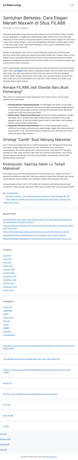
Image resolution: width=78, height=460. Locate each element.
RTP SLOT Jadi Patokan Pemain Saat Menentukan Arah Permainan (30, 394)
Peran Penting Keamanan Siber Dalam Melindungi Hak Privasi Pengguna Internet (36, 232)
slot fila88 (18, 71)
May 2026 (7, 262)
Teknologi (7, 331)
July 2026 (7, 256)
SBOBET (6, 328)
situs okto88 (8, 415)
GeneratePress (51, 457)
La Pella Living (12, 5)
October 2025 (8, 283)
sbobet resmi (5, 439)
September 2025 (10, 287)
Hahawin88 (4, 444)
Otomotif (6, 321)
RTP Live (6, 405)
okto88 (6, 426)
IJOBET (6, 314)
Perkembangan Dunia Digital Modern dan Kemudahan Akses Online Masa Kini (35, 235)
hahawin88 (7, 311)
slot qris (3, 434)
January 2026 (8, 273)
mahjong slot (8, 318)
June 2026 (7, 259)
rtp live (6, 325)
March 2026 (8, 266)
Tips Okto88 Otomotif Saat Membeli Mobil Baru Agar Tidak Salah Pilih (31, 359)
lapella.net (7, 383)
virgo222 (3, 450)
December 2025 (9, 276)
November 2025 (9, 280)
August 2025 (8, 290)
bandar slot (7, 307)
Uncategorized (12, 193)
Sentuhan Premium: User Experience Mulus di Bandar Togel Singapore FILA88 (37, 196)
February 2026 (9, 269)
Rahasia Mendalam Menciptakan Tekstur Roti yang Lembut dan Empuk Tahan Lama (37, 239)
